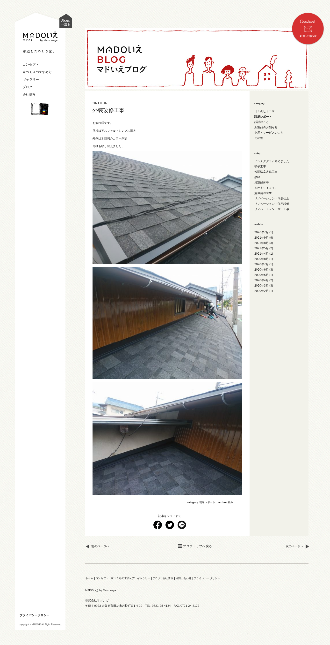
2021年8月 (261, 243)
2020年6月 (261, 269)
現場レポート (207, 502)
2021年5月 (261, 248)
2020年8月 (261, 259)
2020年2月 (261, 291)
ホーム (89, 578)
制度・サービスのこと (268, 132)
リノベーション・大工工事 (271, 209)
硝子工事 (260, 166)
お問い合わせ (183, 578)
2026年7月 (261, 232)
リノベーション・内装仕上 (271, 198)
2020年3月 (261, 285)
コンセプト (31, 64)
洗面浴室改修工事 (266, 172)
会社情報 (29, 94)
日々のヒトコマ (264, 111)
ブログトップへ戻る (197, 546)
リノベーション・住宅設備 (271, 203)
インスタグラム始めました (271, 161)
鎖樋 (257, 177)
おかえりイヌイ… (266, 188)
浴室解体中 (261, 182)
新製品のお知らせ (266, 127)
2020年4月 (261, 280)
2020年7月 (261, 264)
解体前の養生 (263, 193)
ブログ (27, 87)
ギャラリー (31, 79)
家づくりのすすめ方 (37, 72)
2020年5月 (261, 275)
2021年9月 (261, 237)
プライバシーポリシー (35, 615)
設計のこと (261, 122)
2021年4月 (261, 253)
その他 (258, 138)
